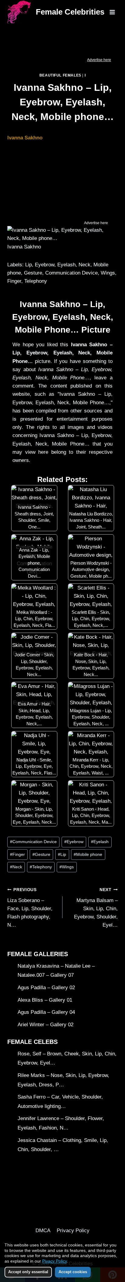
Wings (66, 867)
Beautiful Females (60, 75)
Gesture (41, 854)
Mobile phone (88, 854)
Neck (16, 867)
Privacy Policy (73, 1230)
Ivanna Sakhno (24, 138)
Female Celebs (32, 1041)
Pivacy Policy (54, 1261)
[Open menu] (112, 12)
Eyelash (100, 841)
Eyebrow (73, 841)
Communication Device (33, 841)
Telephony (41, 867)
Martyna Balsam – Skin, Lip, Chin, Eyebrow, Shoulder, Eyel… (96, 907)
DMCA (42, 1230)
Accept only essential (28, 1272)
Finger (17, 854)
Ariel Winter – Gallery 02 (45, 1024)
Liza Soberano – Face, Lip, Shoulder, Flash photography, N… (29, 907)
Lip (62, 854)
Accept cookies (73, 1272)
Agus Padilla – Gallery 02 (46, 987)
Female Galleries (37, 954)
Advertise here (99, 60)
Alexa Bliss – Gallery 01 (45, 1000)
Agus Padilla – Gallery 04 (46, 1012)
